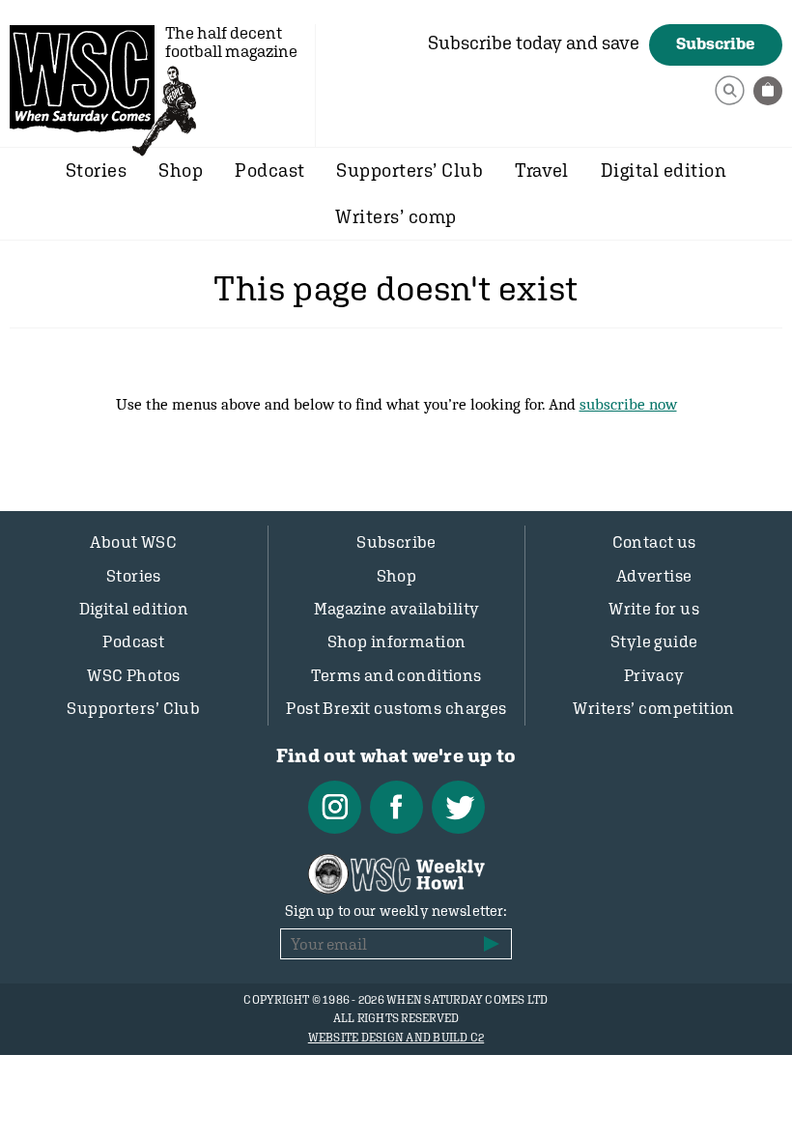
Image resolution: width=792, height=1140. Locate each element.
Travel (542, 170)
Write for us (653, 608)
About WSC (133, 542)
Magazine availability (397, 608)
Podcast (269, 170)
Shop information (397, 641)
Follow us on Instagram (334, 807)
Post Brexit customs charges (396, 708)
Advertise (654, 575)
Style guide (654, 641)
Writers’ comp (395, 216)
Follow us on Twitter (458, 807)
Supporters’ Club (409, 170)
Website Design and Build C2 (396, 1037)
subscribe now (628, 403)
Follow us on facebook (396, 807)
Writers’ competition (654, 708)
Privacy (654, 675)
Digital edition (663, 170)
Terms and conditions (396, 675)
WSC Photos (133, 675)
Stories (96, 170)
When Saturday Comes (82, 78)
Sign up (491, 944)
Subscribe (715, 43)
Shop (180, 170)
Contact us (654, 542)
